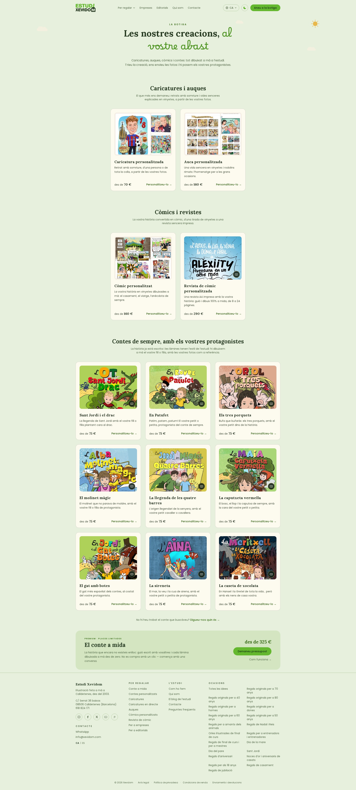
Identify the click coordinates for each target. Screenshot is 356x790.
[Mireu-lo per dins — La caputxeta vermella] (247, 470)
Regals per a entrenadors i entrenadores (263, 735)
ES (83, 743)
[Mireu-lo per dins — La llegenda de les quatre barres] (178, 470)
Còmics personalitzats (143, 715)
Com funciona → (260, 659)
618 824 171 (82, 708)
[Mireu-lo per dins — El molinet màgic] (108, 470)
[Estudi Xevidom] (85, 8)
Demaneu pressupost (252, 651)
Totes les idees (218, 689)
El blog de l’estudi (180, 699)
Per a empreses (139, 725)
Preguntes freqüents (182, 709)
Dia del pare (216, 751)
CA (77, 743)
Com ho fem (177, 689)
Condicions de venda (195, 782)
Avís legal (143, 782)
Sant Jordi (253, 751)
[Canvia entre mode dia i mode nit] (244, 7)
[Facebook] (88, 717)
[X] (96, 717)
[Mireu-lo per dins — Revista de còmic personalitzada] (213, 258)
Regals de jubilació (220, 770)
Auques (133, 709)
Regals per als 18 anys (222, 765)
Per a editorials (138, 730)
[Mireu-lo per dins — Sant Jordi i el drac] (108, 387)
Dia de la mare (256, 742)
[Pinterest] (114, 717)
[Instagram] (79, 717)
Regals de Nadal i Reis (260, 724)
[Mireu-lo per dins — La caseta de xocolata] (247, 557)
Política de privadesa (166, 782)
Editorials (162, 8)
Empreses (146, 8)
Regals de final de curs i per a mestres (224, 744)
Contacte (194, 8)
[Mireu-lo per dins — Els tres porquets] (247, 387)
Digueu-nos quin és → (205, 620)
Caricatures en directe (143, 704)
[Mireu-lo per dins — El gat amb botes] (108, 557)
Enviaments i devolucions (227, 782)
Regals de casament (260, 765)
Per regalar (125, 8)
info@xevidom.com (88, 737)
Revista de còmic (140, 720)
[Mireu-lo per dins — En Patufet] (178, 387)
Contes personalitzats (143, 694)
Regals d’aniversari (220, 756)
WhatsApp (82, 732)
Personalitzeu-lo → (159, 184)
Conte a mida (138, 689)
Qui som (177, 8)
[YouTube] (105, 717)
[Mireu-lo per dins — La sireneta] (178, 557)
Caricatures (136, 699)
